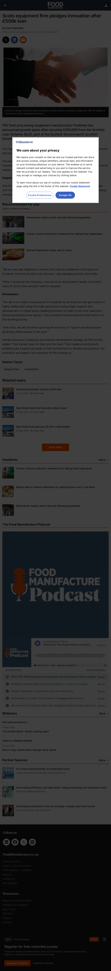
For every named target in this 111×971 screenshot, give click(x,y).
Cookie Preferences (40, 195)
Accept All (65, 195)
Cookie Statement (80, 186)
